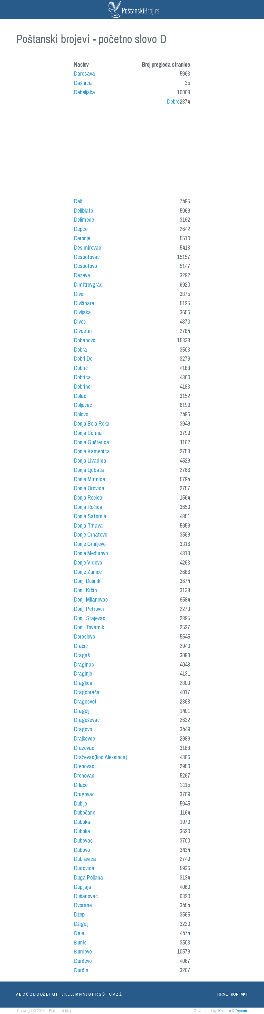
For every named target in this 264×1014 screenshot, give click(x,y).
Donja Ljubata (89, 470)
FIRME (222, 994)
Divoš (80, 322)
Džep (79, 914)
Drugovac (84, 794)
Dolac (80, 396)
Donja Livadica (90, 460)
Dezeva (82, 275)
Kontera (224, 1010)
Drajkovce (84, 738)
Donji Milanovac (91, 599)
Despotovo (85, 266)
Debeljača (84, 92)
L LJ (71, 994)
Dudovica (84, 868)
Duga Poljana (88, 877)
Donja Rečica (88, 497)
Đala (79, 933)
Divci (79, 294)
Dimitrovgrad (88, 285)
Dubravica (85, 859)
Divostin (83, 331)
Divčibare (84, 303)
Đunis (80, 942)
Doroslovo (84, 636)
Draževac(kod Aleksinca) (100, 757)
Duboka (82, 822)
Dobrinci (83, 387)
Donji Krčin (85, 590)
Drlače (81, 785)
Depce (81, 229)
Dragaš (82, 655)
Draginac (84, 664)
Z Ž (119, 994)
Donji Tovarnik (89, 627)
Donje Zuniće (88, 572)
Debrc (173, 101)
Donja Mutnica (89, 479)
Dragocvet (85, 701)
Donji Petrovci (89, 609)
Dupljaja (82, 887)
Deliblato (83, 211)
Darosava (84, 73)
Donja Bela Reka (91, 423)
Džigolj (81, 924)
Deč (78, 201)
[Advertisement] (120, 153)
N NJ (83, 994)
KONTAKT (239, 994)
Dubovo (82, 850)
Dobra (80, 350)
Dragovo (83, 729)
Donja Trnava (88, 525)
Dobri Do (83, 359)
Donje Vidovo (88, 562)
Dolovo (81, 414)
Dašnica (83, 83)
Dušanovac (86, 896)
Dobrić (81, 368)
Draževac (84, 748)
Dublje (80, 803)
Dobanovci (85, 340)
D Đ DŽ (39, 994)
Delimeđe (84, 220)
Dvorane (83, 905)
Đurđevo (83, 951)
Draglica (83, 683)
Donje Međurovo (91, 553)
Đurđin (81, 970)
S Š (102, 994)
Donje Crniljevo (90, 544)
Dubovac (83, 840)
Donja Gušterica (91, 442)
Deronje (82, 238)
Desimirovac (87, 248)
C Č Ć (27, 994)
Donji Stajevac (89, 618)
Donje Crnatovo (90, 534)
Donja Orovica (89, 488)
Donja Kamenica (92, 451)
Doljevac (83, 405)
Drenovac (84, 766)
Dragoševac (87, 720)
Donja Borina (88, 433)
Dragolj (81, 711)
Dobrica (82, 377)
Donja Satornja (90, 516)
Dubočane (84, 812)
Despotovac (87, 257)
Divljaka (82, 312)
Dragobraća (86, 692)
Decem (241, 1010)
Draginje (83, 673)
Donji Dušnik (87, 581)
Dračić (81, 646)
